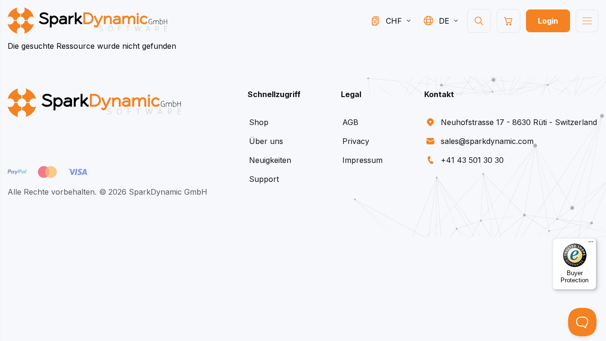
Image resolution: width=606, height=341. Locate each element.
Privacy (355, 141)
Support (264, 179)
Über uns (266, 141)
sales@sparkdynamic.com (487, 141)
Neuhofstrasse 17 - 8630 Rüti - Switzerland (519, 122)
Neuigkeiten (270, 160)
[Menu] (591, 244)
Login (548, 21)
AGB (350, 122)
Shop (258, 122)
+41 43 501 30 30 (472, 160)
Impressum (362, 160)
